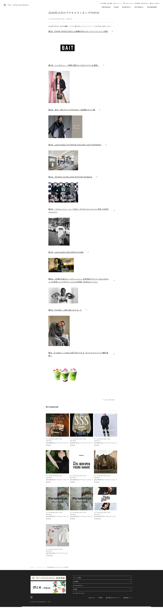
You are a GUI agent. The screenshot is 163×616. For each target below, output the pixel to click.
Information (106, 7)
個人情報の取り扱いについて (113, 597)
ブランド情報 (77, 578)
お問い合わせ (146, 3)
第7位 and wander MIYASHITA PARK (66, 252)
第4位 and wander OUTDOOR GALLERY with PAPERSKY (74, 144)
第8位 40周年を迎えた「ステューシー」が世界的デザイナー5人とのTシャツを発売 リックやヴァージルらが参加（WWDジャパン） (78, 280)
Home (32, 567)
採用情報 (138, 3)
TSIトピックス (118, 3)
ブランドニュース (40, 567)
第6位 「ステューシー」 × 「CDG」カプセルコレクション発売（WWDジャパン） (78, 210)
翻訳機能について (128, 597)
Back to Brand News (110, 399)
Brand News (126, 7)
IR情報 (110, 3)
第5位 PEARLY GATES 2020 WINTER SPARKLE (70, 177)
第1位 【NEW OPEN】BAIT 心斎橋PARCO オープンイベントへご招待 (78, 31)
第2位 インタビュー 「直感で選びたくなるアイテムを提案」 (73, 65)
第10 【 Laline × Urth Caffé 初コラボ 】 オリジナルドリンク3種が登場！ (78, 354)
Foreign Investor (129, 3)
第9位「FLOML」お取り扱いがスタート (65, 310)
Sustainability (152, 7)
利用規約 (100, 597)
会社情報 (104, 3)
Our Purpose (138, 7)
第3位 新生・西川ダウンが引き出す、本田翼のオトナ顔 (71, 109)
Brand (116, 7)
